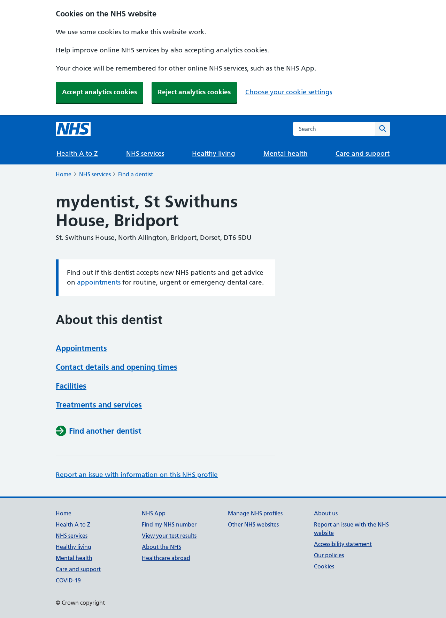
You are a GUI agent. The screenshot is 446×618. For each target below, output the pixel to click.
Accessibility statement (343, 543)
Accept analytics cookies (99, 92)
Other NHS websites (253, 524)
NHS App (154, 513)
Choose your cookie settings (288, 92)
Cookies (324, 566)
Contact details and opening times (116, 367)
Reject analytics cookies (194, 92)
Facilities (71, 386)
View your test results (169, 535)
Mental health (285, 153)
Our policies (329, 555)
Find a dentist (135, 174)
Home (63, 174)
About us (326, 513)
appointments (99, 282)
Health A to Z (77, 153)
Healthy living (213, 153)
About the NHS (161, 546)
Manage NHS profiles (255, 513)
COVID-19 (68, 580)
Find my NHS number (169, 524)
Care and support (363, 153)
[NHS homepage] (73, 129)
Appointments (81, 348)
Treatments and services (99, 405)
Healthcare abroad (166, 557)
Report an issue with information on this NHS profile (137, 475)
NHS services (145, 153)
